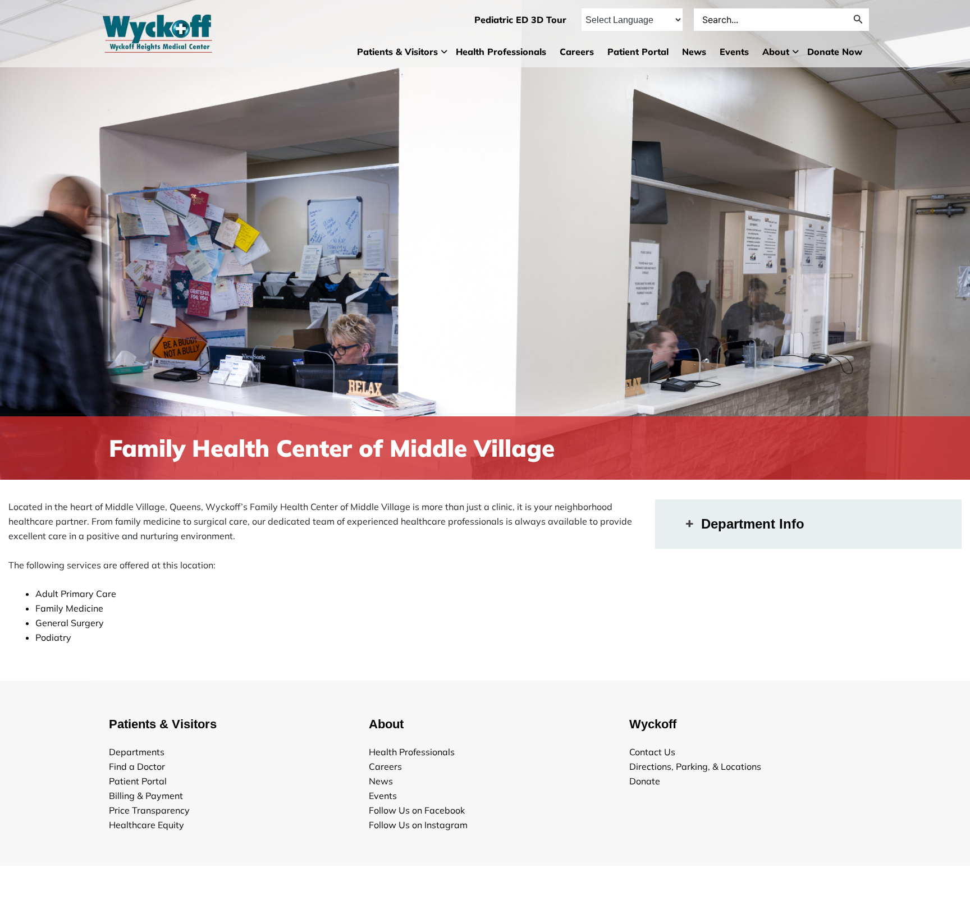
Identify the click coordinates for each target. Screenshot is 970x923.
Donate (644, 781)
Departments (136, 751)
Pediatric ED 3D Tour (520, 19)
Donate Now (834, 51)
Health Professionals (501, 51)
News (694, 51)
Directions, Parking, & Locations (695, 766)
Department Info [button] (752, 523)
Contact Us (652, 751)
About (775, 51)
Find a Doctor (137, 766)
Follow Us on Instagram (418, 824)
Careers (577, 51)
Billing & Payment (146, 795)
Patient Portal (638, 51)
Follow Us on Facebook (417, 810)
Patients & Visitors (397, 51)
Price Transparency (149, 810)
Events (734, 51)
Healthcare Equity (146, 824)
